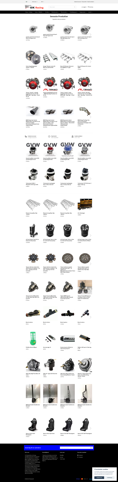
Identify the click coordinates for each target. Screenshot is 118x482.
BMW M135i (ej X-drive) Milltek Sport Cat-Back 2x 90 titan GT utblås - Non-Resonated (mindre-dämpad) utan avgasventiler (50, 123)
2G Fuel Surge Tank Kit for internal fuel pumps (32, 241)
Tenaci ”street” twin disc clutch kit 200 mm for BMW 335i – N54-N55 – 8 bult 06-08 (85, 94)
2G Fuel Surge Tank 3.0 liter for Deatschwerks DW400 (84, 241)
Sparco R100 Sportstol (48, 434)
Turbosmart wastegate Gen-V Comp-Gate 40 (66, 184)
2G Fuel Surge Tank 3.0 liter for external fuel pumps (50, 241)
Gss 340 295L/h (47, 348)
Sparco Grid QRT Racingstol (67, 434)
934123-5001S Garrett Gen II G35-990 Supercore (50, 36)
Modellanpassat (73, 12)
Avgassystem (82, 12)
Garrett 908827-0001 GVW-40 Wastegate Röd (50, 159)
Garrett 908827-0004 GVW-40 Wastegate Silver (84, 159)
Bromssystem (64, 12)
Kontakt (61, 457)
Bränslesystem (55, 12)
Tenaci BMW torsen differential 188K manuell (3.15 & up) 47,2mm (66, 298)
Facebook (81, 455)
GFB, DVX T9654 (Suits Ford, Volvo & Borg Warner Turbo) (67, 375)
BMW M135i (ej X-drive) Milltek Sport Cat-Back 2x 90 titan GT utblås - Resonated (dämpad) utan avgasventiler (67, 123)
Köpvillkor (62, 455)
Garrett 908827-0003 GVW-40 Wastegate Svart (32, 159)
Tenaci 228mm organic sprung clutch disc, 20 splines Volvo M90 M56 (83, 269)
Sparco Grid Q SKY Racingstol (30, 435)
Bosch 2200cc (29, 323)
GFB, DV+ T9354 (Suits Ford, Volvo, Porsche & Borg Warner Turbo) (84, 376)
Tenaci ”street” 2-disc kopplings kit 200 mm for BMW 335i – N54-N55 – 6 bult (67, 94)
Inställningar (109, 477)
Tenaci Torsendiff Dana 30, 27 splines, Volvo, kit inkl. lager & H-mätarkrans (84, 298)
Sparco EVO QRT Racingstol (85, 434)
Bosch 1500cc (63, 323)
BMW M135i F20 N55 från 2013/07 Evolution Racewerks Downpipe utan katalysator (84, 122)
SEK (42, 1)
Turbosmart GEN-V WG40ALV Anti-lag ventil (32, 184)
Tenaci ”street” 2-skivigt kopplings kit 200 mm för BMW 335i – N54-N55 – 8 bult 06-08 (33, 95)
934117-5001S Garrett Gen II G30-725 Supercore (84, 38)
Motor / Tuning (28, 12)
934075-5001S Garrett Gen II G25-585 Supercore (67, 38)
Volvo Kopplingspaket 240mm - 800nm (31, 67)
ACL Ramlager (81, 213)
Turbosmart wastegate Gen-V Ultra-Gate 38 (49, 184)
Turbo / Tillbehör (38, 12)
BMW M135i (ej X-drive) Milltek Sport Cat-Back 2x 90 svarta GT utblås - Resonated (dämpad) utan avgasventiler (33, 123)
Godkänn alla (99, 477)
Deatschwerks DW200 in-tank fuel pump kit (66, 348)
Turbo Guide (62, 459)
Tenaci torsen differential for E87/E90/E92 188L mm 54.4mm (32, 298)
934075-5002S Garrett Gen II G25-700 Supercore (33, 38)
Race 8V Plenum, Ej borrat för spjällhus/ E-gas (66, 67)
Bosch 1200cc (81, 323)
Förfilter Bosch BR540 (31, 348)
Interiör (90, 12)
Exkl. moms (34, 1)
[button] (90, 35)
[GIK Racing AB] (42, 7)
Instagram (81, 457)
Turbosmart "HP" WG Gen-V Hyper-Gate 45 (84, 184)
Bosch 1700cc (46, 323)
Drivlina (47, 12)
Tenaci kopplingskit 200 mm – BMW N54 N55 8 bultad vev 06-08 (50, 94)
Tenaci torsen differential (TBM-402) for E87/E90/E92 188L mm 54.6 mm (50, 298)
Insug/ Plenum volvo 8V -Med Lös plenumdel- (49, 67)
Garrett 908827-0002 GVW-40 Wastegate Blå (67, 159)
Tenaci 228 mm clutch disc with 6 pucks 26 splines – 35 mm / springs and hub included (33, 269)
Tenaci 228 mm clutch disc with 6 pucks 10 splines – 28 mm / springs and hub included (50, 269)
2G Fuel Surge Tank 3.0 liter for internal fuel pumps (67, 241)
